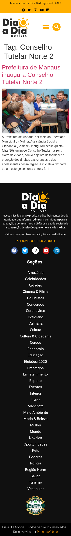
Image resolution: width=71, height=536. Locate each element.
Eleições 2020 (35, 361)
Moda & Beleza (35, 419)
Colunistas (35, 298)
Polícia (35, 463)
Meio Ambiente (35, 412)
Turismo (35, 482)
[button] (45, 27)
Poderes (35, 457)
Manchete (36, 406)
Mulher (35, 425)
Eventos (35, 387)
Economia (35, 349)
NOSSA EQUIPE (46, 240)
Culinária (36, 323)
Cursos (35, 342)
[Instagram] (35, 10)
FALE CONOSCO (25, 240)
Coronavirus (35, 311)
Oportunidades (35, 444)
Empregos (35, 368)
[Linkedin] (48, 10)
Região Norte (35, 469)
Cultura (35, 330)
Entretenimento (35, 374)
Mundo (35, 431)
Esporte (35, 381)
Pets (35, 450)
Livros (35, 400)
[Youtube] (42, 10)
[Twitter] (29, 10)
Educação (35, 355)
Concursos (35, 304)
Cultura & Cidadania (35, 336)
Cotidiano (35, 317)
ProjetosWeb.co (47, 532)
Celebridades (35, 279)
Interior (35, 393)
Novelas (35, 438)
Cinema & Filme (35, 291)
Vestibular (35, 489)
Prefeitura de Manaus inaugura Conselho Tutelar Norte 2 (31, 74)
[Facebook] (23, 10)
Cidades (35, 285)
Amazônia (35, 272)
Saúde (36, 476)
